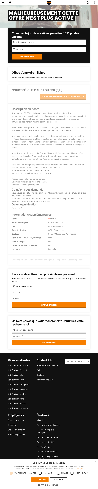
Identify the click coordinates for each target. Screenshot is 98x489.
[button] (49, 485)
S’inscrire (12, 425)
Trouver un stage (44, 447)
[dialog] (49, 474)
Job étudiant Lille (15, 375)
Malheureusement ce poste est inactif (63, 96)
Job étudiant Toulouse (18, 408)
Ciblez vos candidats (17, 430)
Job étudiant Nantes (17, 394)
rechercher (27, 56)
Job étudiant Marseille (17, 389)
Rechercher (49, 342)
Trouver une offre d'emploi (48, 425)
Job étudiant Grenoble (18, 370)
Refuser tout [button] (58, 480)
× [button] (95, 462)
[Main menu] (3, 2)
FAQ (38, 370)
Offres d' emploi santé (39, 260)
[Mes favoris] (10, 2)
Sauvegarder (49, 305)
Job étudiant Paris (16, 399)
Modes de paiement (16, 434)
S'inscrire (41, 420)
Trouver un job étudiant (47, 451)
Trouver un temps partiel (47, 437)
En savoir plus (78, 469)
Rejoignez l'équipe (45, 380)
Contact (40, 375)
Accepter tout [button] (40, 480)
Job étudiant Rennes (17, 403)
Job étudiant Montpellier (19, 384)
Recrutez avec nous (16, 420)
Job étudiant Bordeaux (18, 365)
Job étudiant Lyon (16, 380)
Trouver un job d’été (45, 442)
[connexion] (95, 2)
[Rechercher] (89, 2)
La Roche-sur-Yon (19, 260)
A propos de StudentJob (47, 365)
